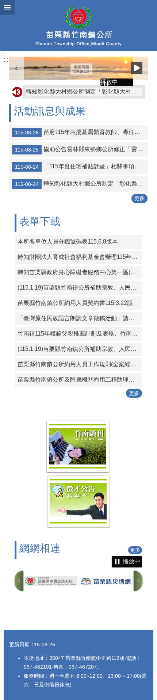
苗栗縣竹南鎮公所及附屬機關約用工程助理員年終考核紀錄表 (80, 379)
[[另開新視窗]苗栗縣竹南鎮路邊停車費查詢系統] (50, 581)
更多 (139, 198)
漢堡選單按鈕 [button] (7, 7)
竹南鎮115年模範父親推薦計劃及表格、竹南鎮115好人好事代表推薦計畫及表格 (80, 333)
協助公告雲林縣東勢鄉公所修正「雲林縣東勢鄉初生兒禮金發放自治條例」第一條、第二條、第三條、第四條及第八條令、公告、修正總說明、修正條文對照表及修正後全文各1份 (81, 149)
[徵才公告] (78, 526)
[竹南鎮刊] (78, 471)
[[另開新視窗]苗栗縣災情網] (106, 581)
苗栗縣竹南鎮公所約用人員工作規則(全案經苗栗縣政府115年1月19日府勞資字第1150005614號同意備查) (80, 364)
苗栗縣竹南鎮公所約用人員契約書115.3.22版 (75, 303)
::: (2, 54)
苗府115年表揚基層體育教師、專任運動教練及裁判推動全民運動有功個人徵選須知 (81, 132)
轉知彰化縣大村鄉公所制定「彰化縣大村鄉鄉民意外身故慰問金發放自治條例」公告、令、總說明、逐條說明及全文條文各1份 (84, 91)
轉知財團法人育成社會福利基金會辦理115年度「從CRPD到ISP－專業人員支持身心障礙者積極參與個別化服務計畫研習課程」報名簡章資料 (80, 257)
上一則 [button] (16, 68)
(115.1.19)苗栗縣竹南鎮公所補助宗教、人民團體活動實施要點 (80, 287)
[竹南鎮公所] (78, 68)
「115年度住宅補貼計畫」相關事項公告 (80, 167)
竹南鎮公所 (78, 25)
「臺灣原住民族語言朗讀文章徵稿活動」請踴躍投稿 (80, 318)
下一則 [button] (138, 581)
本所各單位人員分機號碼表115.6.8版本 (68, 241)
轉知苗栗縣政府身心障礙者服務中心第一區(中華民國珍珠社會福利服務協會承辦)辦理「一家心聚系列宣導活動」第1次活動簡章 (80, 272)
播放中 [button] (136, 68)
